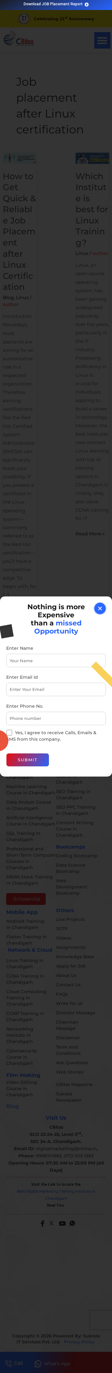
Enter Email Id (22, 677)
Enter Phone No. (24, 706)
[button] (100, 608)
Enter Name (19, 648)
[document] (56, 686)
